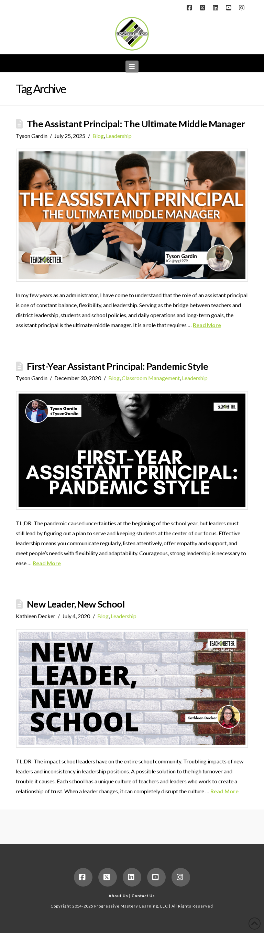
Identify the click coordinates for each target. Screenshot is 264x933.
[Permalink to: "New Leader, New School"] (132, 688)
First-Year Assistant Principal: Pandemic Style (117, 366)
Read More (207, 325)
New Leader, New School (75, 604)
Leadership (119, 135)
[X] (203, 7)
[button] (132, 66)
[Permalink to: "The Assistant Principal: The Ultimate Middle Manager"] (132, 215)
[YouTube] (229, 7)
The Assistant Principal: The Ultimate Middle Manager (136, 123)
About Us (118, 895)
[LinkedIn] (216, 7)
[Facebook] (190, 7)
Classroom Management (151, 378)
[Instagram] (242, 7)
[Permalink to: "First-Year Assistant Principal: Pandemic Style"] (132, 450)
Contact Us (143, 895)
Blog (98, 135)
